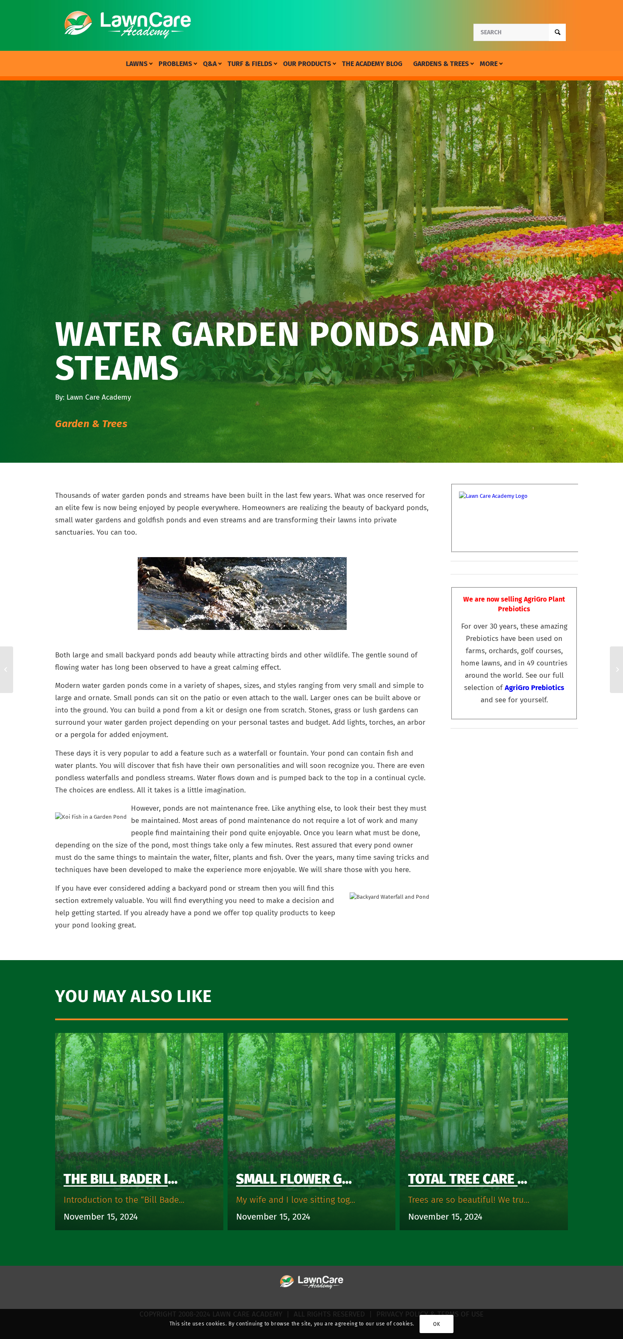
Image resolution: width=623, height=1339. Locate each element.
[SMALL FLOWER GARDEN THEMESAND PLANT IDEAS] (6, 669)
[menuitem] (136, 64)
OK (436, 1324)
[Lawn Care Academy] (127, 25)
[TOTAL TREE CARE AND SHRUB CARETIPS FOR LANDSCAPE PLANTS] (616, 669)
